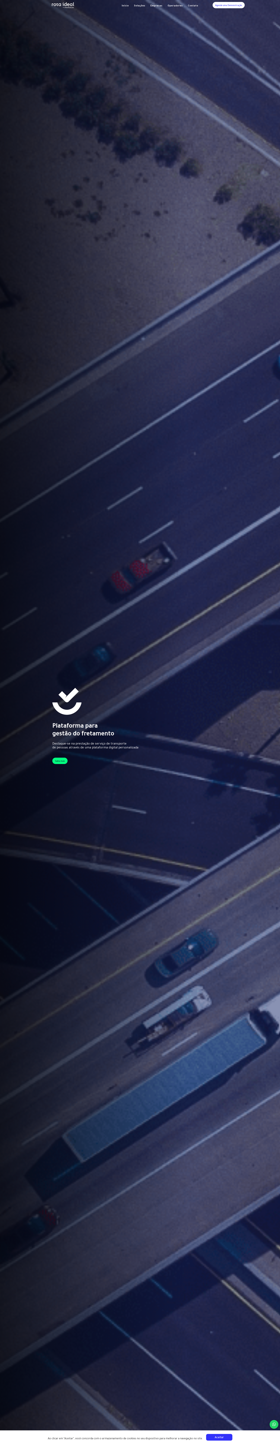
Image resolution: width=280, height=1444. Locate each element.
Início (125, 6)
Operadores (175, 6)
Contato (193, 6)
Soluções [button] (139, 6)
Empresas (157, 6)
